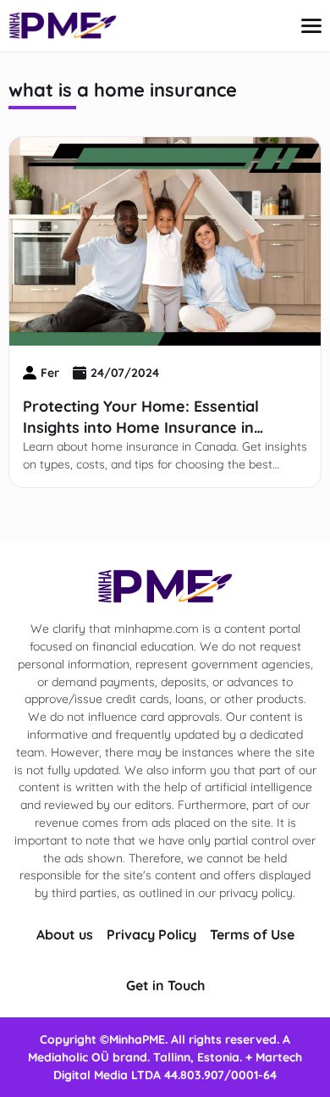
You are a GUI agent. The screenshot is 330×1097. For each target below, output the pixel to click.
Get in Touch (165, 985)
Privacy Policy (151, 934)
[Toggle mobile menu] (311, 26)
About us (64, 934)
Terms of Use (252, 934)
